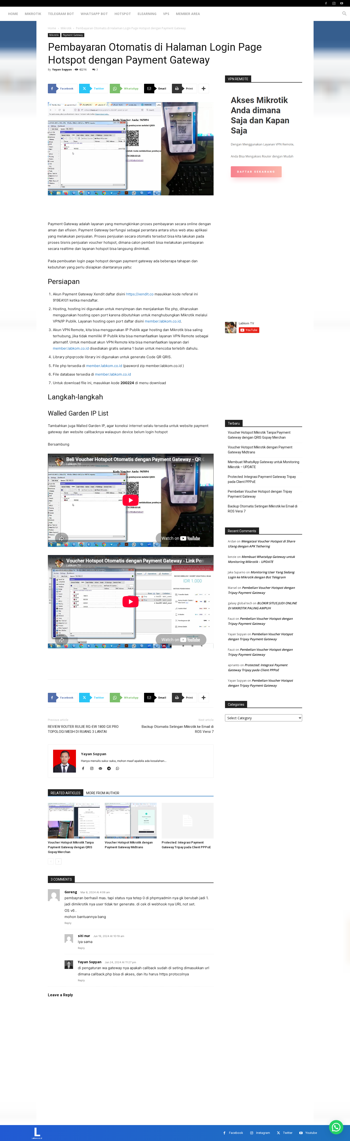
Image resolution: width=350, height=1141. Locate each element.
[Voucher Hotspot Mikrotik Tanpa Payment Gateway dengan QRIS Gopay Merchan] (74, 820)
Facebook (236, 1133)
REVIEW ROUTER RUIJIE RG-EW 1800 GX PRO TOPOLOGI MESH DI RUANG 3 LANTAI (83, 729)
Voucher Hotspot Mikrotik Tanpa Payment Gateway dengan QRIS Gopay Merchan (71, 847)
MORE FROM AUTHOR (102, 793)
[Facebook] (326, 3)
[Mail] (102, 769)
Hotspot (123, 13)
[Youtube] (341, 3)
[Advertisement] (130, 209)
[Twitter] (278, 1133)
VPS (166, 13)
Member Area (188, 13)
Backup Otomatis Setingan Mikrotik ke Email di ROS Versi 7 (178, 729)
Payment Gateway (73, 35)
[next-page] (58, 861)
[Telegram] (111, 769)
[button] (344, 14)
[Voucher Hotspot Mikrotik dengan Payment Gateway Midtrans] (131, 820)
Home (13, 13)
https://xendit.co (140, 294)
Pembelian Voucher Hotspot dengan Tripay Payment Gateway (260, 494)
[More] (204, 88)
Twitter (287, 1133)
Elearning (147, 13)
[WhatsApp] (119, 769)
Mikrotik (33, 13)
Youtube (311, 1133)
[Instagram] (333, 3)
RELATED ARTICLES (65, 793)
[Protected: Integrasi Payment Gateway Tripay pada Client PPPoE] (188, 820)
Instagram (263, 1133)
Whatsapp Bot (94, 13)
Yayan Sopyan (62, 69)
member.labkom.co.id (163, 321)
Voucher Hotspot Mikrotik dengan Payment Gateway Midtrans (260, 449)
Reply (68, 923)
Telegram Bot (61, 13)
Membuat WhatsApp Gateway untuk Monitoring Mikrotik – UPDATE (263, 464)
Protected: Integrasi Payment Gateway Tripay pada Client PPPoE (262, 479)
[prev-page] (51, 861)
